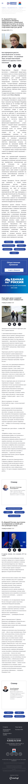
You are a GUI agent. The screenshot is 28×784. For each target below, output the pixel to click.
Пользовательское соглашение (14, 765)
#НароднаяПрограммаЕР (14, 508)
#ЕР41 (8, 512)
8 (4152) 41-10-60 (14, 741)
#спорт (14, 252)
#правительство (20, 249)
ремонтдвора (19, 512)
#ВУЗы (19, 712)
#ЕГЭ (8, 712)
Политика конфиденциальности (14, 766)
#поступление (19, 716)
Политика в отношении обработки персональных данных (14, 769)
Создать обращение (14, 270)
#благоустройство (14, 515)
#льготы (21, 245)
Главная (4, 7)
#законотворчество (9, 245)
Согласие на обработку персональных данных (14, 770)
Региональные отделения (7, 730)
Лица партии (18, 727)
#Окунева (8, 242)
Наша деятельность (12, 7)
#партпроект (7, 249)
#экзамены (8, 716)
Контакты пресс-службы (7, 734)
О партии (5, 727)
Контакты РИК (19, 729)
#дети (19, 242)
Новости (21, 7)
